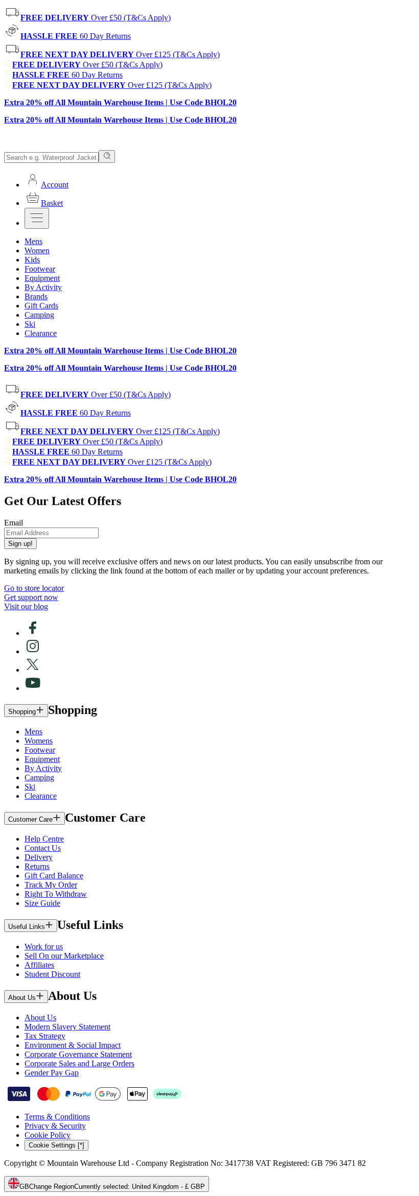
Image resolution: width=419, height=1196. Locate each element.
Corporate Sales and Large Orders (79, 1063)
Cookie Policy (48, 1135)
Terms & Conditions (57, 1116)
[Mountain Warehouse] (51, 145)
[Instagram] (33, 651)
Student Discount (52, 974)
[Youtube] (33, 688)
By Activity (43, 768)
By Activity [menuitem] (43, 287)
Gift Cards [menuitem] (41, 305)
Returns (37, 866)
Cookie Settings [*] (56, 1145)
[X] (33, 669)
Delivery (39, 857)
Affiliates (39, 965)
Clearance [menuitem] (41, 333)
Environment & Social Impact (73, 1045)
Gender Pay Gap (52, 1072)
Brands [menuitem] (36, 296)
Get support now (31, 597)
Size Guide (42, 903)
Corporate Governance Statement (78, 1054)
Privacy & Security (55, 1125)
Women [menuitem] (37, 250)
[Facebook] (33, 633)
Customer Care (30, 819)
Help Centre (44, 838)
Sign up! (20, 543)
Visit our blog (26, 606)
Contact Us (43, 848)
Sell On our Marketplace (64, 955)
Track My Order (51, 884)
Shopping (22, 711)
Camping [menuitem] (39, 314)
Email (13, 522)
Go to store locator (34, 588)
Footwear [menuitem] (40, 269)
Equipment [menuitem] (42, 278)
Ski (30, 786)
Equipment (42, 759)
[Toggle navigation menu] (37, 218)
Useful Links (26, 926)
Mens (33, 731)
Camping (39, 777)
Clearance (41, 796)
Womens (39, 740)
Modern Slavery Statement (67, 1026)
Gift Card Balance (54, 875)
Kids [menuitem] (32, 259)
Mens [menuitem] (33, 241)
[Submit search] (107, 156)
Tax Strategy (45, 1036)
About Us (22, 997)
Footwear (40, 750)
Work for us (44, 946)
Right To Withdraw (56, 894)
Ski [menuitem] (30, 324)
